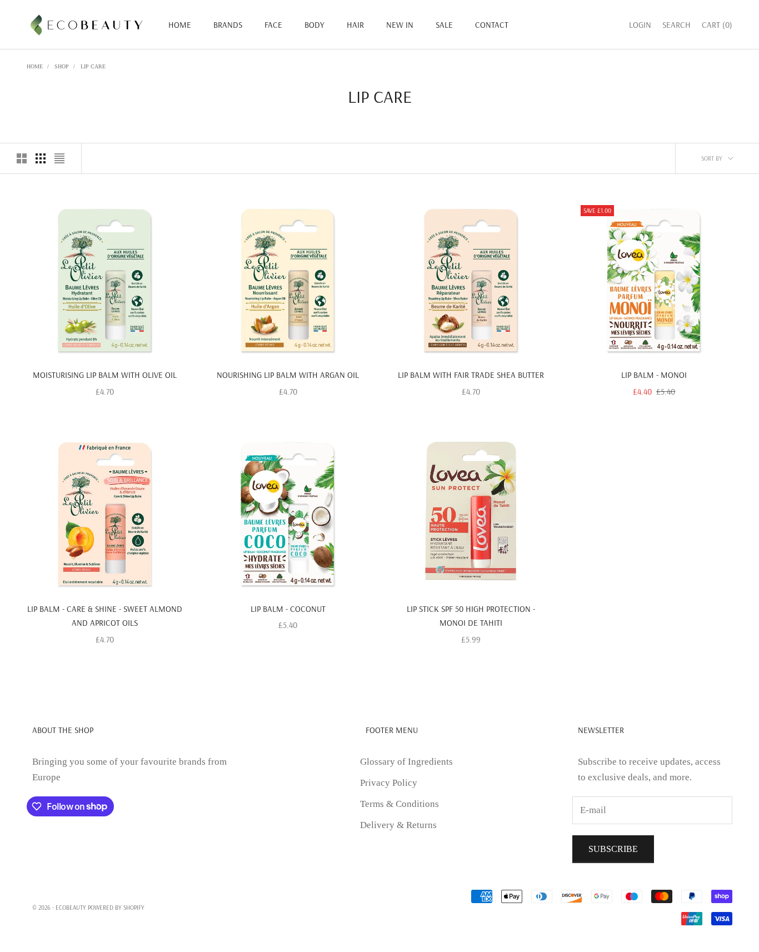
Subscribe (613, 849)
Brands (227, 24)
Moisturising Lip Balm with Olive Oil (105, 375)
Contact (491, 24)
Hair (355, 24)
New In (399, 24)
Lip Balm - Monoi (654, 375)
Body (314, 24)
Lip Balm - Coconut (288, 609)
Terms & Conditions (399, 804)
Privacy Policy (388, 782)
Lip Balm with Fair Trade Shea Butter (471, 375)
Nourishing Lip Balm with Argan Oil (288, 375)
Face (273, 24)
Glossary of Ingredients (406, 761)
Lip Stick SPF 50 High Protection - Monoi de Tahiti (471, 616)
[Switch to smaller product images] (41, 158)
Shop (61, 66)
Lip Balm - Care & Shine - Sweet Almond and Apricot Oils (104, 616)
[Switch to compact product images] (59, 158)
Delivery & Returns (398, 825)
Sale (444, 24)
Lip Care (93, 66)
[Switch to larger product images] (22, 158)
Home (179, 24)
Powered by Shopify (116, 907)
